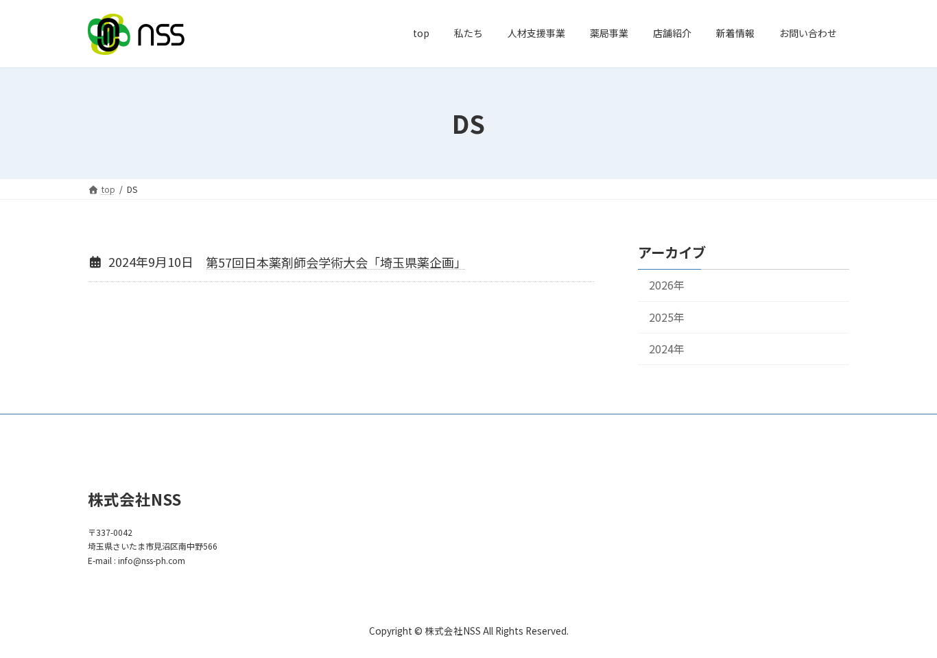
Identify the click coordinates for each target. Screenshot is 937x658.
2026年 (667, 285)
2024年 (667, 348)
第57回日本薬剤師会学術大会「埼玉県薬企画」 (336, 262)
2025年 (667, 317)
